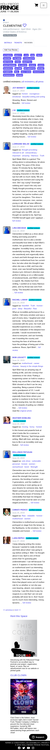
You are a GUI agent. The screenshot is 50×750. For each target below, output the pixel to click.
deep (20, 308)
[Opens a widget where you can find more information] (38, 737)
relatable (31, 516)
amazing (7, 58)
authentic (8, 55)
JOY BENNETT (18, 88)
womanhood (9, 75)
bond (27, 467)
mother (18, 68)
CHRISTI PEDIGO (20, 510)
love (26, 55)
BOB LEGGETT (19, 357)
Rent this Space (18, 616)
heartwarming (10, 65)
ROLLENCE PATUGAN (22, 452)
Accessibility (33, 743)
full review (26, 103)
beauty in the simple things (32, 366)
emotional (8, 62)
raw (32, 55)
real (17, 72)
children (17, 58)
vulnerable (36, 461)
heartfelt (27, 62)
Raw (35, 308)
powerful (8, 72)
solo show (26, 72)
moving (41, 68)
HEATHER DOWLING (21, 418)
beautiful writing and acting (33, 97)
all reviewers (28, 81)
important (16, 156)
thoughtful (38, 72)
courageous (28, 58)
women (19, 75)
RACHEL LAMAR (19, 300)
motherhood (29, 68)
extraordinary (31, 153)
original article (26, 411)
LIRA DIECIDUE (19, 228)
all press (39, 81)
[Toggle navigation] (43, 5)
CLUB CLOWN (18, 675)
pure (14, 308)
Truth (42, 156)
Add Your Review (10, 50)
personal (16, 464)
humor (41, 65)
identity (18, 55)
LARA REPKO (18, 538)
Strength (34, 467)
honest (32, 65)
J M (14, 110)
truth (39, 55)
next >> (18, 610)
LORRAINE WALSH (20, 144)
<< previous (8, 610)
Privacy (45, 743)
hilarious (23, 65)
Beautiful (27, 308)
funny (17, 62)
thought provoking (29, 150)
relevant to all (18, 153)
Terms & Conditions (15, 743)
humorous (8, 68)
